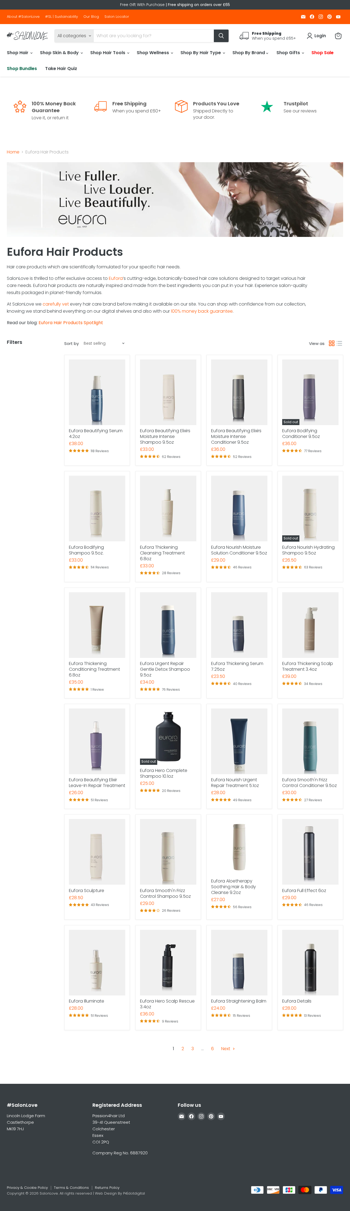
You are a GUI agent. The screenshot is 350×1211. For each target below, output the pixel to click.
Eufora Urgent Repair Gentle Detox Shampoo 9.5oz (165, 669)
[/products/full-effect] (310, 852)
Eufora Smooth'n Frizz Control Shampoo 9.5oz (165, 893)
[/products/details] (310, 962)
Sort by (71, 343)
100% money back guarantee (202, 311)
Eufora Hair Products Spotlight (71, 323)
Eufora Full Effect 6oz (304, 890)
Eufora (116, 278)
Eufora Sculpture (86, 890)
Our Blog (91, 17)
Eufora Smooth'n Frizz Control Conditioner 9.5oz (309, 783)
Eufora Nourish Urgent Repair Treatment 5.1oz (235, 783)
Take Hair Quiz (61, 68)
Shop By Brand (249, 53)
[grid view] (332, 343)
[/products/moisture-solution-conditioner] (239, 508)
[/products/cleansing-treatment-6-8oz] (168, 508)
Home (13, 152)
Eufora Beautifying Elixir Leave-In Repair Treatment (97, 783)
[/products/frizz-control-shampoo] (168, 852)
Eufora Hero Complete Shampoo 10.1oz (163, 773)
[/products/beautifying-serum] (97, 392)
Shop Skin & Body (60, 53)
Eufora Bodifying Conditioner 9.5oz (301, 434)
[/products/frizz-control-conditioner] (310, 741)
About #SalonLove (23, 17)
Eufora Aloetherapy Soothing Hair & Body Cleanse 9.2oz (233, 887)
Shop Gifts (288, 53)
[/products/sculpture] (97, 852)
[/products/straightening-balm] (239, 962)
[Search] (221, 36)
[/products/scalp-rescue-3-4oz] (168, 962)
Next (226, 1049)
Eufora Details (296, 1001)
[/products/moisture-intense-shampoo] (168, 392)
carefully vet (56, 304)
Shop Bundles (22, 68)
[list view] (339, 343)
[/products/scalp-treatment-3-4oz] (310, 625)
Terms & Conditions (71, 1187)
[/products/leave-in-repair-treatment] (97, 741)
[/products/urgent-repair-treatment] (239, 741)
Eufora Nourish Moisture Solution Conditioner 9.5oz (239, 550)
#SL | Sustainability (61, 17)
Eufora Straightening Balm (238, 1001)
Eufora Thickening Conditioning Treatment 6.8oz (94, 669)
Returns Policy (107, 1187)
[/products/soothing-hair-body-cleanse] (239, 847)
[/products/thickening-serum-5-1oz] (239, 625)
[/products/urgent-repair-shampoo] (168, 625)
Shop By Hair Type (201, 53)
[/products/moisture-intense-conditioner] (239, 392)
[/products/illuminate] (97, 962)
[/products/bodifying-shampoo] (97, 508)
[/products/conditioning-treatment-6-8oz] (97, 625)
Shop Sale (322, 53)
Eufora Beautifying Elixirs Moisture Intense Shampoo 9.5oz (165, 436)
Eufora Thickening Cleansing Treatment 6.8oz (162, 553)
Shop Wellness (153, 53)
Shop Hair (18, 53)
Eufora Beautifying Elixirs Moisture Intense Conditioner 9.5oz (236, 436)
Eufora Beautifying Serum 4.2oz (95, 434)
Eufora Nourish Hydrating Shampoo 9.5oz (308, 550)
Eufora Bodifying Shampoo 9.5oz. (86, 550)
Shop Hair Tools (108, 53)
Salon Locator (116, 17)
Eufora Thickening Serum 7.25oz (237, 666)
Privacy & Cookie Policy (27, 1187)
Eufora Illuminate (86, 1001)
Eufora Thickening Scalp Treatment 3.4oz (307, 666)
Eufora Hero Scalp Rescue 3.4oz (167, 1004)
